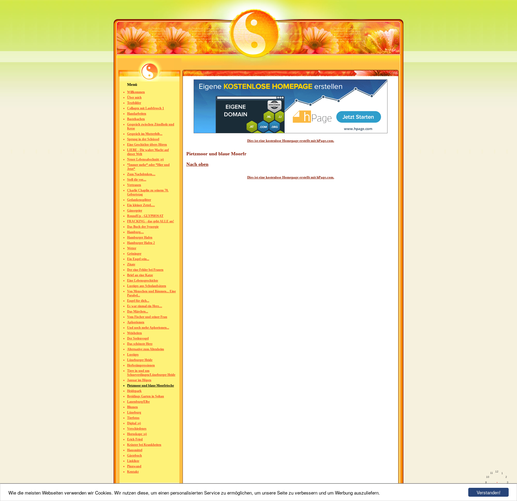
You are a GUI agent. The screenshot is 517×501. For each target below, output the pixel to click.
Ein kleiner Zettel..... (141, 205)
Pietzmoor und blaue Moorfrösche (150, 385)
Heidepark (134, 391)
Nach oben (197, 164)
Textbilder (134, 103)
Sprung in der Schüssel (143, 139)
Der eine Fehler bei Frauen (145, 270)
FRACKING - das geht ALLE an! (150, 221)
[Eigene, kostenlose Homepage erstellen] (290, 132)
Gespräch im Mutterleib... (144, 134)
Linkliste (133, 461)
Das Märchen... (137, 311)
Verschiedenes (136, 428)
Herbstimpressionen (141, 365)
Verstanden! (489, 492)
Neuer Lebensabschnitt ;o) (145, 159)
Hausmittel (134, 450)
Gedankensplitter (139, 200)
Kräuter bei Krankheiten (144, 445)
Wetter (131, 248)
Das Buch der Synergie (143, 227)
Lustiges (133, 354)
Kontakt (133, 472)
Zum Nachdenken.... (141, 174)
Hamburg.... (135, 232)
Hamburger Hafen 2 (141, 243)
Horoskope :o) (137, 434)
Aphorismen (135, 322)
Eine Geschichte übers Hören (147, 144)
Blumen (132, 407)
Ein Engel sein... (138, 259)
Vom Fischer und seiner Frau (147, 317)
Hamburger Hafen (139, 237)
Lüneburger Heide (139, 360)
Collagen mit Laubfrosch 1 (145, 108)
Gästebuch (134, 455)
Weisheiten (134, 333)
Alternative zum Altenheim (145, 349)
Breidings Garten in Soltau (145, 396)
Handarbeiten (136, 113)
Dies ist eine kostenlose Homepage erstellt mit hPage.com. (290, 141)
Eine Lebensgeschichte (142, 280)
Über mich (134, 97)
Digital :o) (134, 423)
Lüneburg (134, 412)
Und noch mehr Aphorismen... (148, 328)
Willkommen (136, 92)
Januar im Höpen (139, 380)
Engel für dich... (138, 301)
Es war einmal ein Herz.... (144, 306)
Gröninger (134, 253)
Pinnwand (134, 466)
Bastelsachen (136, 119)
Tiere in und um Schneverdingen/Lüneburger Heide (151, 373)
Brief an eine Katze (140, 275)
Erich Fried (135, 439)
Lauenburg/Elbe (138, 402)
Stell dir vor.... (136, 179)
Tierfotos (133, 418)
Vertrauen (134, 185)
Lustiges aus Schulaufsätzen (146, 286)
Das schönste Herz (139, 344)
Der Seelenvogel (138, 338)
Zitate (131, 264)
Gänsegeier (134, 210)
